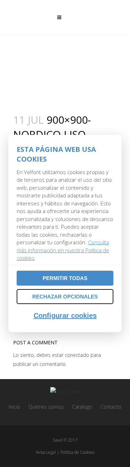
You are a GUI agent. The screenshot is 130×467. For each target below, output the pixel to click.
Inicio (14, 406)
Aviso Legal (46, 452)
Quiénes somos (46, 406)
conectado (77, 355)
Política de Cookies (77, 452)
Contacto (111, 406)
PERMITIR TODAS (65, 278)
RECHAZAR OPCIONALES (65, 297)
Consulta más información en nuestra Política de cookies (63, 250)
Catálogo (82, 406)
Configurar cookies (65, 315)
